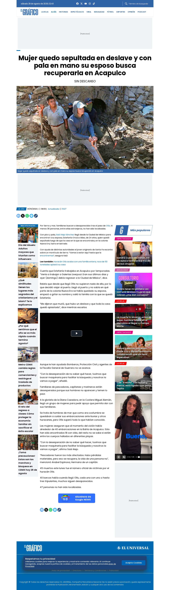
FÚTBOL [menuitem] (110, 12)
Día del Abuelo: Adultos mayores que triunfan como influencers (27, 252)
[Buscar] (126, 3)
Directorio (77, 570)
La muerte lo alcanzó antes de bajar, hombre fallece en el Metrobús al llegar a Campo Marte (134, 322)
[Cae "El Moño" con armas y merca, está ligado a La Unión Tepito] (133, 378)
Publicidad (113, 570)
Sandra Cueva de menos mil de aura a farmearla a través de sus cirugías (133, 260)
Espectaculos (123, 238)
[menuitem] (77, 3)
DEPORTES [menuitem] (120, 12)
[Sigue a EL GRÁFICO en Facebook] (82, 578)
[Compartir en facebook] (18, 216)
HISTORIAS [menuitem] (63, 12)
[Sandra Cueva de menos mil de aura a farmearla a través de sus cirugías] (133, 254)
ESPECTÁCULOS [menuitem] (77, 12)
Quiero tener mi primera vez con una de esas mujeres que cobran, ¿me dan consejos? (133, 291)
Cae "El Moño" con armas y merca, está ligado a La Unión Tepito (134, 385)
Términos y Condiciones (95, 570)
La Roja (120, 301)
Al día (21, 209)
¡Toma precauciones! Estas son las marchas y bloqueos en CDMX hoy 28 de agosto (27, 463)
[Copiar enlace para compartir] (42, 216)
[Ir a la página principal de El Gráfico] (29, 11)
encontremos (46, 255)
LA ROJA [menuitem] (44, 12)
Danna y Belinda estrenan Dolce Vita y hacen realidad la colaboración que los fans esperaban (134, 353)
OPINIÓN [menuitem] (131, 12)
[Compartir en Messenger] (31, 216)
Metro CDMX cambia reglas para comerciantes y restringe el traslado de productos (27, 375)
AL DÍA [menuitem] (53, 12)
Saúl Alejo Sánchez (65, 234)
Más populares (140, 230)
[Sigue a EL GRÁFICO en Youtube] (87, 578)
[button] (118, 457)
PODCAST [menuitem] (142, 12)
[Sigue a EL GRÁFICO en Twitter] (84, 578)
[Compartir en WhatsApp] (27, 216)
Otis (108, 225)
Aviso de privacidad (61, 570)
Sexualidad (122, 270)
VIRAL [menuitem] (88, 12)
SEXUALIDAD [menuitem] (99, 12)
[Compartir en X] (23, 216)
